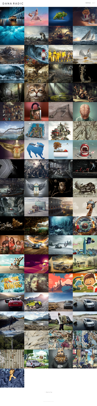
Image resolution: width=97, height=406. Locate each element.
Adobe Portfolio (51, 401)
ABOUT (93, 3)
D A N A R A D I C (13, 3)
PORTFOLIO (88, 3)
